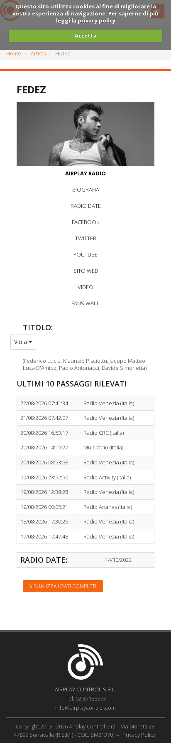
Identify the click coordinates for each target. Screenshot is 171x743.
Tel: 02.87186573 (86, 698)
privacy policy (96, 20)
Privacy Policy (139, 734)
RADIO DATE (86, 205)
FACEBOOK (85, 222)
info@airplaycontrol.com (85, 707)
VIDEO (85, 287)
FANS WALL (85, 303)
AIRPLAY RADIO (85, 173)
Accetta (86, 35)
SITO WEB (85, 270)
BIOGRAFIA (85, 189)
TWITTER (85, 238)
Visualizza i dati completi (62, 586)
